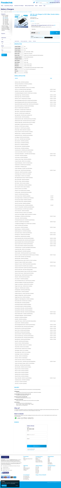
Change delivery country (48, 37)
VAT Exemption (38, 459)
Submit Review (36, 446)
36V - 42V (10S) (5, 17)
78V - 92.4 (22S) (5, 22)
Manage (17, 485)
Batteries (3, 30)
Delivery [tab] (30, 41)
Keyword (3, 33)
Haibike (49, 460)
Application (3, 37)
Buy (57, 32)
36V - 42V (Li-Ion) (25, 478)
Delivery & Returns (38, 457)
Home (2, 5)
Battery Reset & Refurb (5, 28)
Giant (48, 458)
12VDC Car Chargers (5, 26)
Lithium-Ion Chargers (5, 15)
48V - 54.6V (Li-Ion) (26, 479)
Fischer (49, 461)
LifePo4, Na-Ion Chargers (6, 29)
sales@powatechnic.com (6, 468)
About (36, 5)
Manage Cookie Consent (39, 461)
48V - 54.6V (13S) (5, 18)
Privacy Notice (13, 483)
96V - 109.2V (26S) (6, 24)
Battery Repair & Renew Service (27, 458)
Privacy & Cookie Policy (39, 460)
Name (28, 430)
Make (2, 41)
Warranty (37, 458)
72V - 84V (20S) (5, 21)
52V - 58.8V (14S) (5, 19)
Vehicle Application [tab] (24, 41)
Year (2, 50)
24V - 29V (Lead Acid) (26, 477)
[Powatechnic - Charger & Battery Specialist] (7, 3)
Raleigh (49, 459)
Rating (28, 427)
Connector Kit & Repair (19, 5)
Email (30, 434)
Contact (40, 5)
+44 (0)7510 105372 (5, 467)
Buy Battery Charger (9, 5)
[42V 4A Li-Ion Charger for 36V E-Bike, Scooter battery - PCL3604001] (21, 21)
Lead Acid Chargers (5, 25)
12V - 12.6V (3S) (5, 16)
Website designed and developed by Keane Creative (53, 482)
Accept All (4, 485)
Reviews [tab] (34, 41)
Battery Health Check (29, 5)
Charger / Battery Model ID (41, 474)
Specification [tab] (17, 41)
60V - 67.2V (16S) (5, 20)
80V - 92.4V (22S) (5, 23)
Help (44, 5)
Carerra (49, 457)
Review (28, 438)
